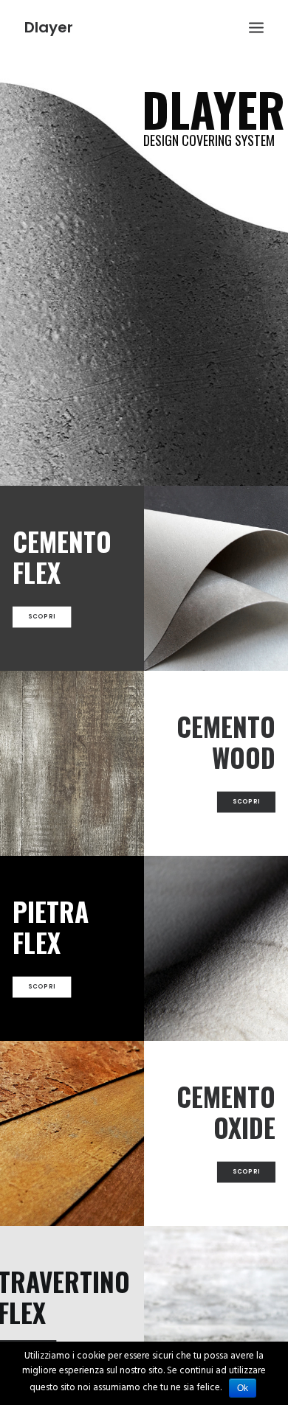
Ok (242, 1388)
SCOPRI (42, 617)
